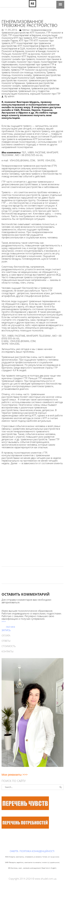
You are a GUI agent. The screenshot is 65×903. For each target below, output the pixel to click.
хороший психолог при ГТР (45, 93)
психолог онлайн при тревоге (18, 59)
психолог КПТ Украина (23, 56)
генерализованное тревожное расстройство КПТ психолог (26, 31)
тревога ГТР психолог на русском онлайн (33, 69)
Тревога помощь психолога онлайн (28, 74)
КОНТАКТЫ (7, 651)
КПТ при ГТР (26, 40)
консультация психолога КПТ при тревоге (29, 36)
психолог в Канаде (35, 51)
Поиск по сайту (14, 781)
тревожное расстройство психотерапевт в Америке (26, 87)
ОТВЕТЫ (6, 640)
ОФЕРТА (14, 851)
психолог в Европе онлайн (41, 48)
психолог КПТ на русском (26, 53)
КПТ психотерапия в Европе (33, 45)
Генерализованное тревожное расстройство (29, 23)
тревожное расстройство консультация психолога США (31, 76)
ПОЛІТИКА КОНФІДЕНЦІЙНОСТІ (37, 851)
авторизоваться (10, 602)
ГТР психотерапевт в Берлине (24, 35)
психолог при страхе (28, 61)
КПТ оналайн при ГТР (45, 37)
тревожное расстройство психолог (25, 79)
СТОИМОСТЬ (9, 646)
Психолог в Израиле (13, 51)
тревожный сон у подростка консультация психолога (25, 92)
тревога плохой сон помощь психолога (23, 72)
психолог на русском (48, 56)
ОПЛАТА (6, 635)
